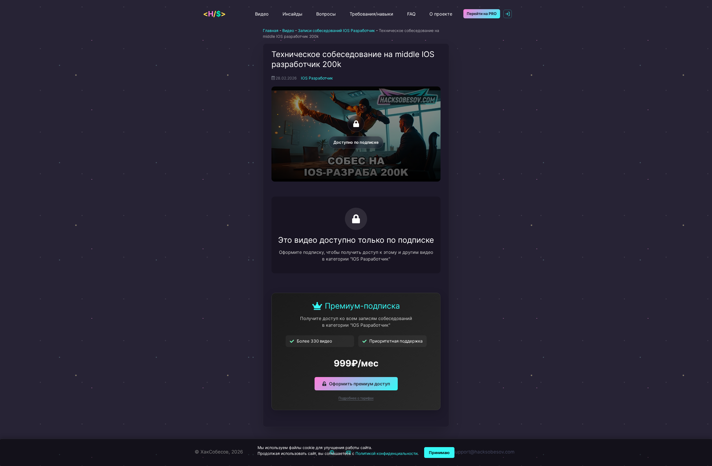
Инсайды (292, 14)
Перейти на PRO (482, 13)
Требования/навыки (371, 14)
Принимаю (439, 452)
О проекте (440, 14)
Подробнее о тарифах (356, 398)
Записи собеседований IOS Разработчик (336, 30)
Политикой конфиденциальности (386, 453)
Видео (262, 14)
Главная (270, 30)
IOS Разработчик (317, 78)
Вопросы (326, 14)
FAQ (411, 14)
